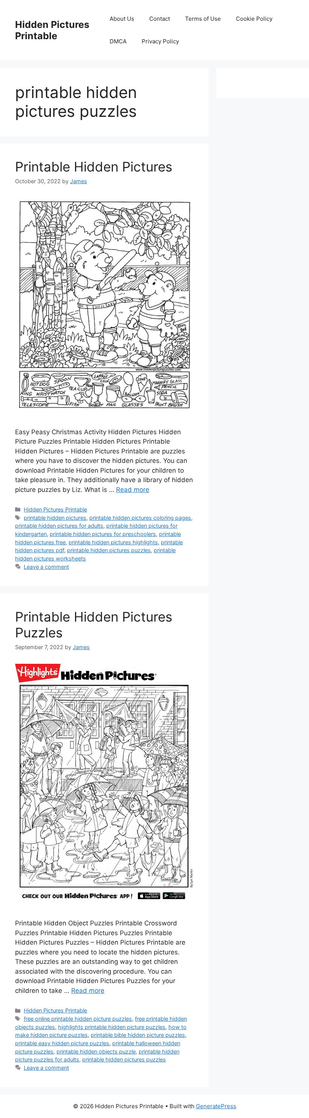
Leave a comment (46, 567)
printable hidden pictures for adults (59, 525)
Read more (132, 489)
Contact (159, 18)
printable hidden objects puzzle (96, 1051)
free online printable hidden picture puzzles (78, 1018)
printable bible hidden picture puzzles (138, 1035)
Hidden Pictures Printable (52, 30)
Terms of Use (203, 18)
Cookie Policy (254, 18)
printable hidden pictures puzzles (109, 550)
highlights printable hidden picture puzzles (111, 1027)
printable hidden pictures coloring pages (140, 518)
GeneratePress (216, 1106)
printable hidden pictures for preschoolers (103, 534)
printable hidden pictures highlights (113, 542)
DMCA (118, 41)
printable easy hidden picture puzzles (62, 1043)
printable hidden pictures (55, 518)
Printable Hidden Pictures (93, 167)
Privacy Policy (160, 41)
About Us (122, 18)
